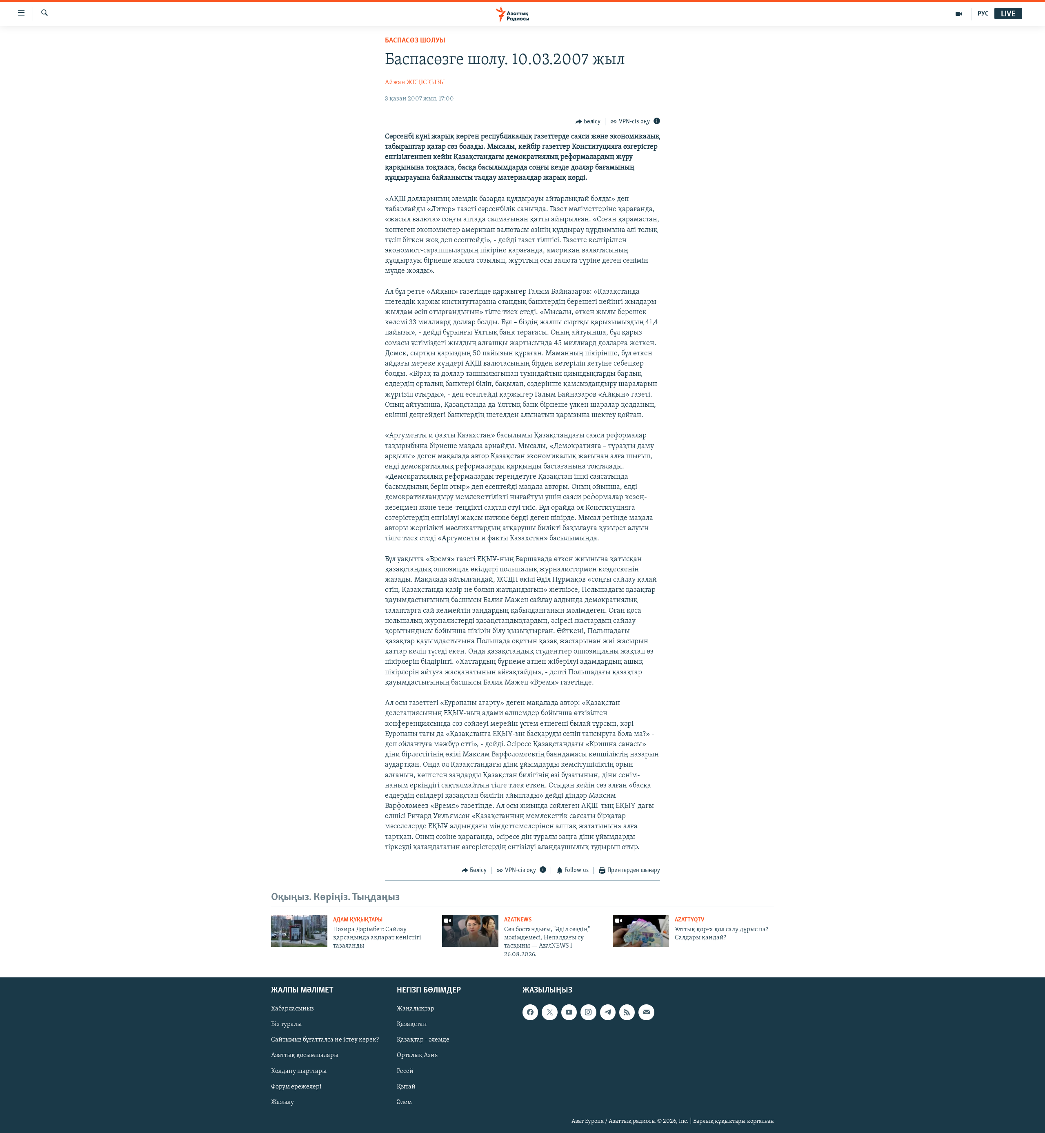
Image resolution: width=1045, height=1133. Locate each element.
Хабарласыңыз (292, 1009)
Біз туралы (286, 1024)
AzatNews (517, 920)
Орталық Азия (417, 1056)
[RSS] (627, 1012)
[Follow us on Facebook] (530, 1012)
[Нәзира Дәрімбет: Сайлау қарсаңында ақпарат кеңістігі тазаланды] (299, 931)
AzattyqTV (689, 920)
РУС (983, 14)
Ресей (405, 1071)
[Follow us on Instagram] (588, 1012)
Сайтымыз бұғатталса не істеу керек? (325, 1040)
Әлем (404, 1102)
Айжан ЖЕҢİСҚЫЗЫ (415, 82)
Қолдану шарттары (299, 1071)
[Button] (588, 121)
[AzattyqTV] (959, 14)
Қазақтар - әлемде (423, 1040)
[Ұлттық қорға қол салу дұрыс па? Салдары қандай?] (641, 931)
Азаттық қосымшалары (304, 1056)
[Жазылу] (646, 1012)
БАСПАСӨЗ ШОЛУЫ (415, 41)
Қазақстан (412, 1024)
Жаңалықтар (415, 1009)
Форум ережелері (296, 1087)
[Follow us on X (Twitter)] (549, 1012)
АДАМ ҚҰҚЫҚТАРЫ (357, 920)
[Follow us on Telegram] (608, 1012)
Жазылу (282, 1102)
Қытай (406, 1087)
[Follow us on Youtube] (569, 1012)
